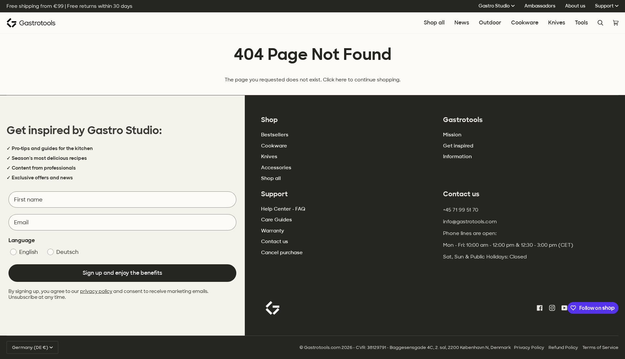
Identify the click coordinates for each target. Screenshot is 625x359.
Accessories (276, 167)
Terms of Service (600, 347)
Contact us (274, 241)
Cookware (274, 146)
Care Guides (276, 219)
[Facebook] (540, 308)
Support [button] (274, 194)
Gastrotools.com (322, 347)
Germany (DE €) (30, 347)
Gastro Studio (494, 6)
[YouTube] (564, 308)
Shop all (271, 178)
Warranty (272, 231)
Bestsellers (274, 134)
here (341, 79)
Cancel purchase (282, 252)
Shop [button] (269, 120)
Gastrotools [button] (463, 120)
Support (604, 6)
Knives (269, 156)
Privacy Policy (529, 347)
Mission (452, 134)
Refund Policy (563, 347)
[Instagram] (552, 308)
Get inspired (458, 146)
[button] (524, 22)
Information (457, 156)
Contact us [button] (461, 194)
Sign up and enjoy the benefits (122, 272)
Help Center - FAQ (283, 209)
